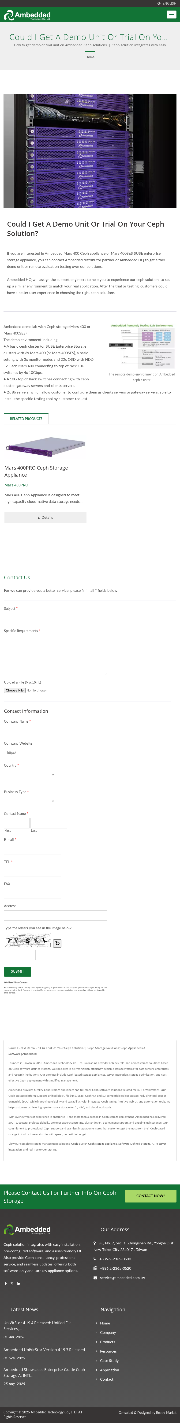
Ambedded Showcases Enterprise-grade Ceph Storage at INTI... (44, 1372)
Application (109, 1370)
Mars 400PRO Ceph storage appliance (36, 471)
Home (90, 57)
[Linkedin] (18, 1284)
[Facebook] (6, 1284)
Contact (106, 1379)
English (169, 3)
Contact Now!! (150, 1196)
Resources (108, 1351)
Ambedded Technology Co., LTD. (54, 1412)
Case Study (109, 1361)
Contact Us (49, 1149)
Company (108, 1333)
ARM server (159, 1143)
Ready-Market (166, 1413)
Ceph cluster (79, 1143)
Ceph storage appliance (102, 1143)
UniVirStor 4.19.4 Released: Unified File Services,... (37, 1325)
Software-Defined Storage (134, 1143)
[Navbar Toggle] (171, 14)
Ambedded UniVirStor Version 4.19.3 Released (44, 1349)
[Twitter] (12, 1284)
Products (107, 1342)
